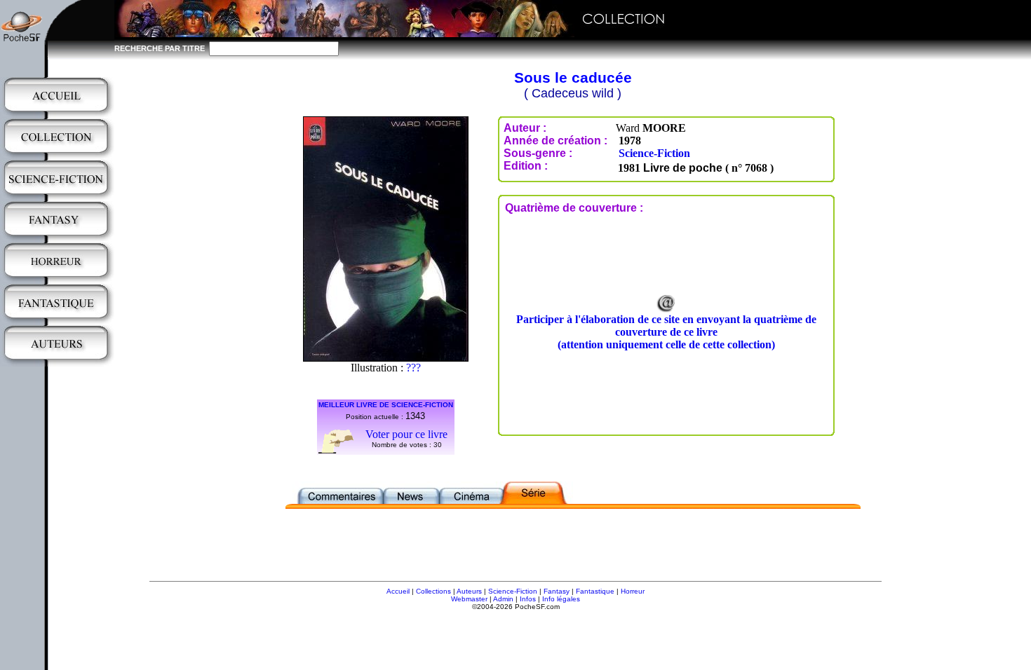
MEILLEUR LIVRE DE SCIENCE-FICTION (385, 405)
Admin (503, 599)
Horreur (633, 591)
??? (413, 368)
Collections (433, 591)
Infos (528, 599)
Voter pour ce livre (406, 434)
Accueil (398, 591)
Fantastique (595, 591)
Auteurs (469, 591)
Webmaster (469, 599)
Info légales (561, 599)
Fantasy (557, 591)
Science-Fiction (654, 153)
